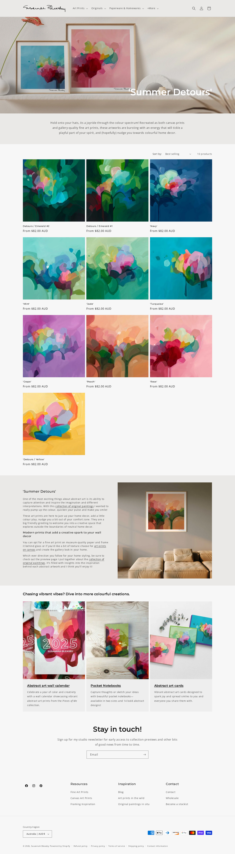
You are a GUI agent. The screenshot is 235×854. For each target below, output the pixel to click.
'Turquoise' (157, 303)
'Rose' (153, 381)
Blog (121, 792)
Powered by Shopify (60, 846)
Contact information (157, 846)
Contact (170, 792)
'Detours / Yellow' (34, 459)
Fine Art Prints (79, 792)
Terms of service (116, 846)
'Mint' (26, 303)
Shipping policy (136, 846)
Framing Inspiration (83, 804)
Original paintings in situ (134, 804)
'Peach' (90, 381)
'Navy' (153, 226)
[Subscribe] (144, 755)
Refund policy (81, 846)
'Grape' (27, 381)
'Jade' (90, 303)
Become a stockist (177, 804)
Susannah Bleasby (40, 846)
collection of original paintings (74, 506)
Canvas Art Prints (81, 798)
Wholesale (172, 798)
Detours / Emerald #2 (36, 226)
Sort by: (157, 154)
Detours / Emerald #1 (99, 226)
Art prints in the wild (131, 798)
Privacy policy (98, 846)
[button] (80, 8)
